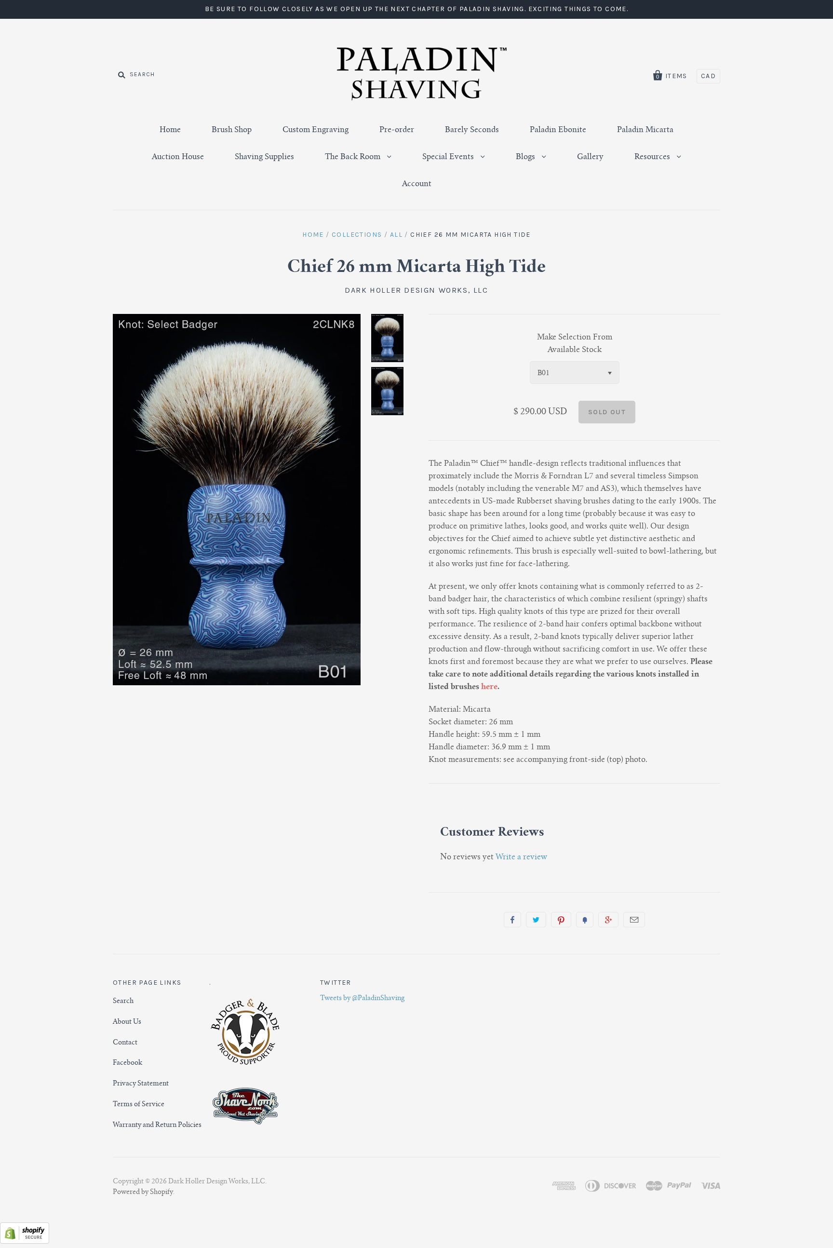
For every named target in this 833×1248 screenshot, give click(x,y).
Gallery (590, 157)
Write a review (521, 857)
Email (634, 919)
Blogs (526, 157)
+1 (608, 919)
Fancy (584, 919)
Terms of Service (138, 1104)
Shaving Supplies (264, 157)
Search (123, 1001)
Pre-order (396, 130)
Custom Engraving (315, 130)
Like (512, 919)
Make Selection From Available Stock (574, 344)
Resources (653, 157)
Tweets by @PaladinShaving (362, 998)
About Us (127, 1022)
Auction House (178, 157)
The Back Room (353, 157)
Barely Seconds (472, 130)
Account (416, 184)
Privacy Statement (141, 1084)
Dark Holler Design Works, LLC (416, 290)
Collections (357, 235)
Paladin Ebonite (558, 130)
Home (170, 130)
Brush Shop (232, 130)
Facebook (127, 1063)
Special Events (449, 157)
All (396, 235)
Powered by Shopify (143, 1192)
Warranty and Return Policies (157, 1125)
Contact (125, 1043)
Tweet (536, 919)
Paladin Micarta (645, 130)
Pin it (561, 919)
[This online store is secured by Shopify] (24, 1242)
